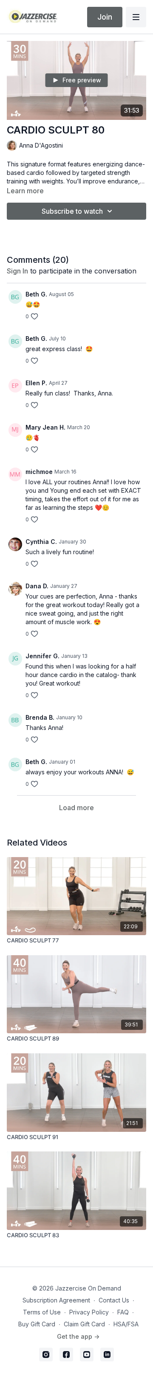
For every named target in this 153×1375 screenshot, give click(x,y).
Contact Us (114, 1300)
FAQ (123, 1312)
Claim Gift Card (84, 1324)
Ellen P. (36, 383)
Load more (76, 807)
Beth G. (36, 294)
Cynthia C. (41, 541)
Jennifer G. (43, 656)
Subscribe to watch (72, 211)
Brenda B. (40, 717)
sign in (17, 271)
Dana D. (37, 586)
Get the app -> (78, 1336)
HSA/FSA (126, 1324)
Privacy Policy (89, 1312)
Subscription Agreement (56, 1300)
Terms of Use (42, 1312)
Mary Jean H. (45, 427)
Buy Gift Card (36, 1324)
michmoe (39, 471)
